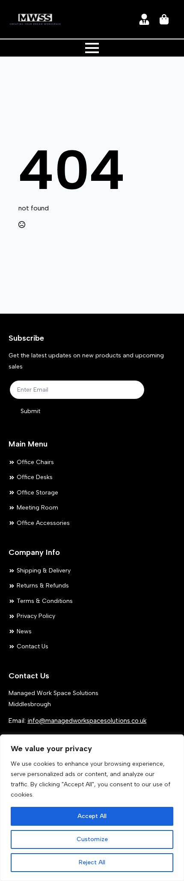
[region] (92, 807)
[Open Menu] (92, 48)
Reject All (92, 862)
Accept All (92, 816)
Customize (92, 839)
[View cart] (164, 19)
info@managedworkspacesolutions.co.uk (86, 721)
